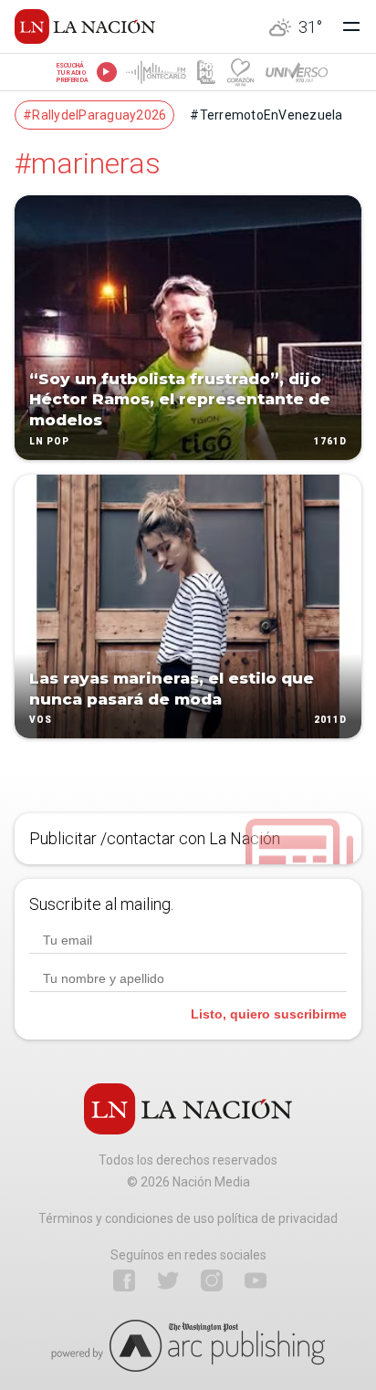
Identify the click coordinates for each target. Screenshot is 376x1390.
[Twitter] (168, 1280)
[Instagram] (211, 1280)
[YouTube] (255, 1280)
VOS (40, 721)
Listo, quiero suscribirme (269, 1014)
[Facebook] (124, 1280)
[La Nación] (85, 26)
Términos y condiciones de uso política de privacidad (188, 1218)
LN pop (49, 441)
